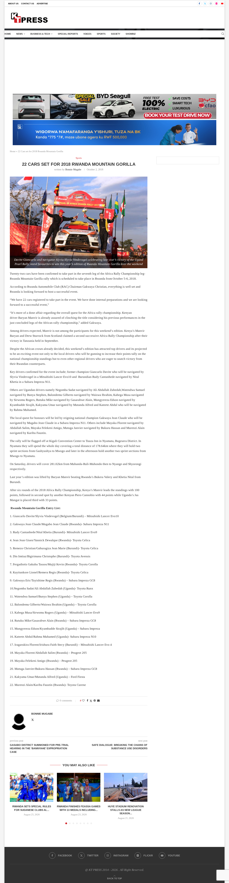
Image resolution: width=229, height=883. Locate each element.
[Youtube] (222, 3)
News (19, 34)
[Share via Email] (98, 700)
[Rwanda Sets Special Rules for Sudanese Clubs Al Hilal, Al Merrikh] (31, 787)
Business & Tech (40, 34)
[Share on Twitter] (91, 700)
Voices (87, 34)
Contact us (27, 3)
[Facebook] (199, 3)
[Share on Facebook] (87, 700)
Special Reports (68, 34)
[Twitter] (205, 3)
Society (115, 34)
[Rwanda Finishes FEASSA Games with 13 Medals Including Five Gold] (78, 787)
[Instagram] (210, 3)
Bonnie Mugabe (73, 169)
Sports (101, 34)
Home (7, 34)
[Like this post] (83, 700)
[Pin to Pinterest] (95, 700)
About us (13, 3)
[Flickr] (216, 3)
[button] (15, 798)
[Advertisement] (114, 66)
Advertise (42, 3)
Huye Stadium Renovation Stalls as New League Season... (126, 810)
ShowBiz (131, 34)
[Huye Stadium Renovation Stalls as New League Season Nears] (125, 787)
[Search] (223, 33)
